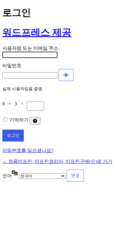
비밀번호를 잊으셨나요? (27, 150)
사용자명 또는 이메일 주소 (30, 48)
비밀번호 (11, 65)
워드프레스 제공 (36, 32)
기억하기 (19, 119)
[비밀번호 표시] (66, 75)
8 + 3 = (14, 103)
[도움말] (35, 121)
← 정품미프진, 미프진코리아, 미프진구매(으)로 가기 (57, 161)
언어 (7, 175)
